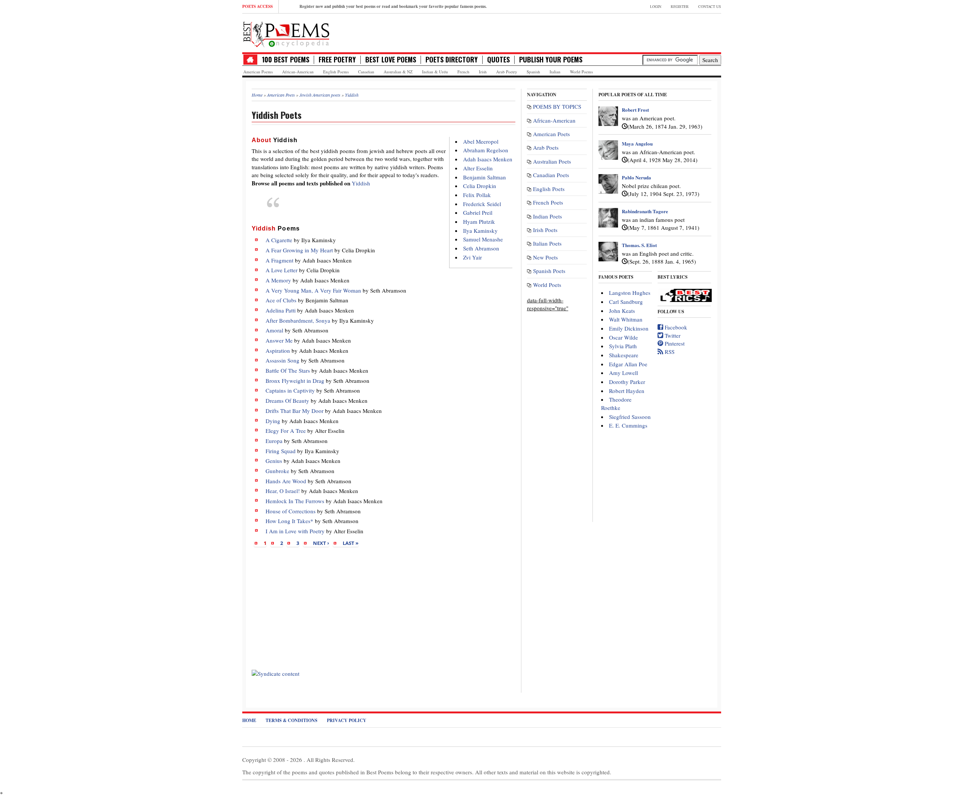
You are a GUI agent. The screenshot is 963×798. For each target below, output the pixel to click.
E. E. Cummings (628, 425)
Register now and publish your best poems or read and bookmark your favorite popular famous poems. (393, 6)
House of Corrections (291, 511)
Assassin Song (282, 360)
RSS (668, 351)
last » (350, 543)
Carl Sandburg (626, 301)
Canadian (366, 71)
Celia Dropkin (479, 186)
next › (321, 543)
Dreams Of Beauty (287, 400)
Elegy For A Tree (286, 430)
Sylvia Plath (623, 346)
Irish (483, 71)
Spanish (533, 71)
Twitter (671, 335)
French (463, 71)
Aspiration (278, 350)
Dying (273, 421)
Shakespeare (623, 355)
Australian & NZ (398, 71)
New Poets (545, 257)
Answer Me (279, 340)
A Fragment (279, 260)
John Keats (622, 310)
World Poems (581, 71)
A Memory (278, 280)
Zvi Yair (472, 257)
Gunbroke (277, 471)
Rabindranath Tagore (645, 211)
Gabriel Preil (477, 212)
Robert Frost (635, 109)
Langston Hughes (629, 292)
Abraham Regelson (485, 150)
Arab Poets (546, 147)
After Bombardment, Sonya (298, 320)
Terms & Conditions (291, 720)
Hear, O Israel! (283, 491)
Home (249, 720)
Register (680, 6)
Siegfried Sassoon (630, 416)
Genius (274, 460)
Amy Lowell (623, 372)
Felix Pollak (477, 195)
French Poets (548, 202)
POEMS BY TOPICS (557, 106)
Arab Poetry (506, 71)
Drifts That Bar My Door (295, 410)
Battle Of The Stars (288, 370)
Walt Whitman (626, 319)
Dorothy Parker (627, 381)
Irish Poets (545, 230)
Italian (555, 71)
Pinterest (674, 343)
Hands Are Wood (286, 481)
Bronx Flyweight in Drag (295, 380)
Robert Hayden (626, 390)
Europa (274, 441)
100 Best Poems (285, 60)
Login (655, 6)
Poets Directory (451, 60)
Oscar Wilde (623, 337)
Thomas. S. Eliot (639, 245)
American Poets (551, 134)
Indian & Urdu (435, 71)
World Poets (547, 284)
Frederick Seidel (482, 204)
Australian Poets (552, 161)
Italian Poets (547, 243)
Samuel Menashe (483, 239)
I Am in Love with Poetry (295, 531)
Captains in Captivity (290, 390)
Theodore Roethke (616, 403)
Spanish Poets (549, 271)
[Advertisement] (383, 608)
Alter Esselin (478, 168)
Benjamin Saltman (484, 177)
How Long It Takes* (289, 521)
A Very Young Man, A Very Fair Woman (313, 290)
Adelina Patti (281, 310)
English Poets (549, 189)
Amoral (274, 330)
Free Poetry (337, 60)
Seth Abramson (481, 248)
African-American (298, 71)
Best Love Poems (390, 60)
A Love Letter (282, 270)
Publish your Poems (550, 60)
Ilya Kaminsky (480, 230)
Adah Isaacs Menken (487, 159)
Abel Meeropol (480, 141)
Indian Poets (547, 216)
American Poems (258, 71)
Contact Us (709, 6)
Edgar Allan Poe (628, 364)
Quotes (498, 60)
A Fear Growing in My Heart (299, 250)
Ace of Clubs (281, 300)
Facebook (675, 327)
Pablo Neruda (636, 177)
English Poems (336, 71)
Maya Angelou (637, 143)
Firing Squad (281, 451)
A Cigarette (279, 240)
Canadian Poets (551, 175)
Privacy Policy (346, 720)
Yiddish (361, 183)
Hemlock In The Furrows (295, 501)
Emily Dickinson (629, 328)
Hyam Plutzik (479, 221)
